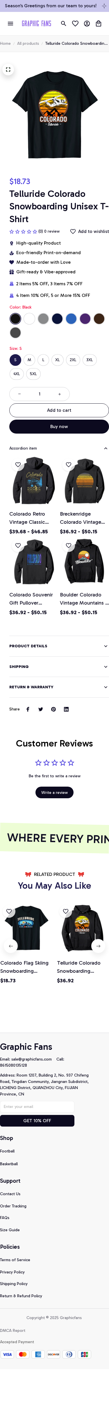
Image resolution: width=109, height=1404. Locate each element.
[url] (33, 1059)
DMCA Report (12, 1330)
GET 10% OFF (37, 1120)
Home (5, 43)
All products (28, 43)
